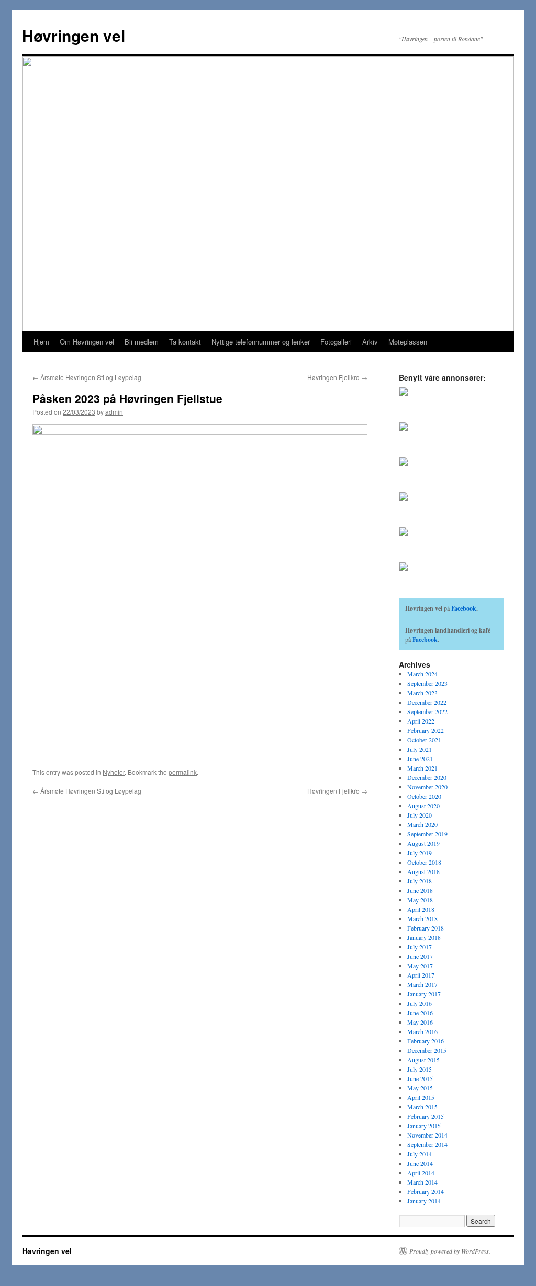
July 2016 (419, 1003)
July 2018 (419, 881)
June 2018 (420, 890)
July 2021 (419, 749)
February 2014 (425, 1191)
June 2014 (420, 1163)
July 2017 (419, 947)
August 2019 (423, 843)
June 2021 (420, 758)
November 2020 (427, 787)
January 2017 (424, 994)
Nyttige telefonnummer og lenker (260, 342)
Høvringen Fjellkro (337, 377)
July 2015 (419, 1069)
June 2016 (420, 1012)
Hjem (41, 342)
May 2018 (420, 899)
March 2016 (422, 1031)
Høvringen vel (73, 35)
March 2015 (422, 1107)
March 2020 (422, 824)
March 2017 (422, 984)
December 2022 (426, 702)
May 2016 (420, 1022)
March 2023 (422, 692)
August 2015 (423, 1059)
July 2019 (419, 852)
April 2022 (420, 721)
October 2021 (424, 740)
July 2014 (419, 1154)
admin (114, 411)
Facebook (463, 608)
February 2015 (425, 1116)
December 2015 (426, 1050)
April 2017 (420, 975)
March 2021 (422, 768)
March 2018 (422, 918)
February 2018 (425, 928)
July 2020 (419, 815)
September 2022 (427, 711)
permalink (183, 771)
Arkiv (370, 342)
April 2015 (420, 1097)
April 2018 (420, 909)
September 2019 (427, 834)
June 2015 (420, 1078)
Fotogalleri (336, 342)
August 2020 (423, 805)
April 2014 (420, 1172)
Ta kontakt (185, 342)
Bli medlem (142, 342)
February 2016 (425, 1041)
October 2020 (424, 796)
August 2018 (423, 871)
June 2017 (420, 956)
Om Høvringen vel (87, 342)
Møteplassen (407, 342)
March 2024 (422, 674)
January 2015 (424, 1125)
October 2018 (424, 862)
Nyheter (114, 771)
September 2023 (427, 683)
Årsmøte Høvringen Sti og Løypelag (86, 377)
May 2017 (420, 965)
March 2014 (422, 1182)
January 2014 (424, 1201)
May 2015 (420, 1088)
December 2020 (426, 777)
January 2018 (424, 937)
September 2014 (427, 1144)
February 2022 (425, 730)
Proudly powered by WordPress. (449, 1251)
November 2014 (427, 1135)
